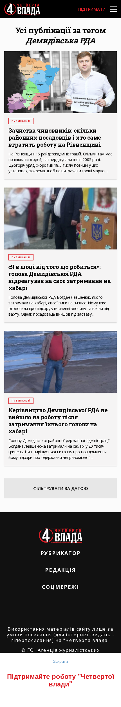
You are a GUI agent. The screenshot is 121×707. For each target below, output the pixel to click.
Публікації (21, 121)
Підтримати (92, 9)
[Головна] (22, 9)
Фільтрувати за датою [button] (60, 488)
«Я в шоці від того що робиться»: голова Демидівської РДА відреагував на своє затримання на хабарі (59, 277)
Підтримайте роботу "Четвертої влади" (60, 679)
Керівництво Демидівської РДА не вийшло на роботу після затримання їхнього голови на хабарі (57, 421)
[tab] (60, 488)
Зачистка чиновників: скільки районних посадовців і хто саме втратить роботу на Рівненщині (54, 137)
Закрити (60, 661)
